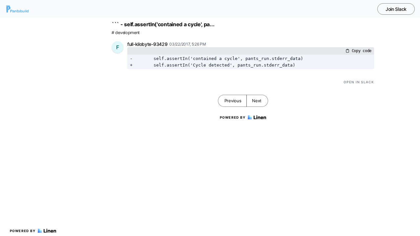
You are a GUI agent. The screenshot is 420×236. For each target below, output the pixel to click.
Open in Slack (359, 82)
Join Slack (396, 9)
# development (126, 32)
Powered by (23, 231)
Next (257, 100)
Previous (233, 100)
